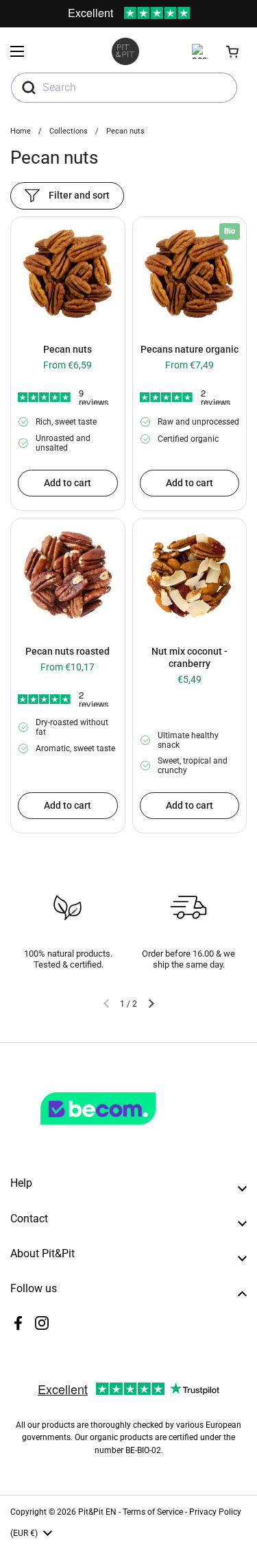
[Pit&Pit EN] (125, 51)
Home (20, 131)
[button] (233, 51)
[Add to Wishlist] (26, 233)
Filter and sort (79, 195)
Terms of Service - (156, 1512)
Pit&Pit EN (97, 1512)
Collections (68, 131)
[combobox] (124, 88)
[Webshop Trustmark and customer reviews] (126, 1130)
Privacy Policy (215, 1512)
